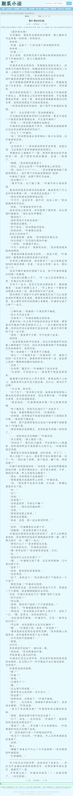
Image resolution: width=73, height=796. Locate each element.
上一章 (28, 24)
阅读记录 (68, 9)
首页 (3, 9)
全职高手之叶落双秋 (18, 13)
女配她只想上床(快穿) (64, 27)
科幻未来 (39, 9)
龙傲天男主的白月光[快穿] (62, 787)
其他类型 (53, 9)
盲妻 (44, 787)
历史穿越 (31, 9)
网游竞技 (46, 9)
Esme (23, 787)
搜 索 (69, 3)
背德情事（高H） (49, 27)
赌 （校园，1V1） (39, 27)
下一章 (45, 24)
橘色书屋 (12, 3)
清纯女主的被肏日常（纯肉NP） (14, 27)
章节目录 (36, 24)
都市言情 (24, 9)
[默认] (31, 16)
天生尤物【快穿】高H (29, 27)
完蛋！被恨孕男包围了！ (36, 787)
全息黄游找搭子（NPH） (12, 787)
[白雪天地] (35, 16)
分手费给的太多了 (50, 787)
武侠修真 (17, 9)
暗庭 (20, 787)
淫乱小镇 (56, 27)
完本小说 (61, 9)
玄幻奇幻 (9, 9)
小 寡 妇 (27, 787)
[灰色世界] (33, 16)
